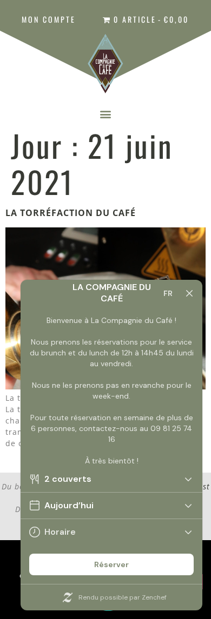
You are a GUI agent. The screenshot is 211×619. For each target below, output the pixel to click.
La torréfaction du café (70, 213)
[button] (105, 114)
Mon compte (49, 19)
